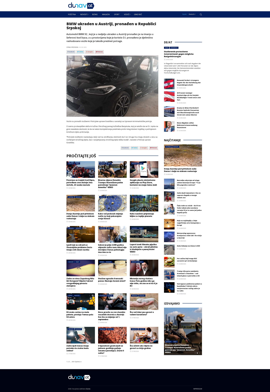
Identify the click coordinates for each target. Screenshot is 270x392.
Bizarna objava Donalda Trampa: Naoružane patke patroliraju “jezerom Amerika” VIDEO (110, 184)
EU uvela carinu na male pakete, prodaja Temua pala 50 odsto (79, 314)
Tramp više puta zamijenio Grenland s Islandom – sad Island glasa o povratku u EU (188, 273)
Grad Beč (138, 14)
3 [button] (199, 353)
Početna (72, 14)
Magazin (106, 14)
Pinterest (100, 51)
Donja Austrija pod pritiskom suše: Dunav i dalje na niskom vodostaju (80, 216)
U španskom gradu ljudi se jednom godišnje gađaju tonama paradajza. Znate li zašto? (111, 349)
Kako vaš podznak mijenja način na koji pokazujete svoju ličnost (110, 216)
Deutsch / (192, 14)
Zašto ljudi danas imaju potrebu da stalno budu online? (77, 348)
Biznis (95, 14)
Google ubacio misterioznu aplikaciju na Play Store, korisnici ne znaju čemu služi (143, 182)
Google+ (90, 51)
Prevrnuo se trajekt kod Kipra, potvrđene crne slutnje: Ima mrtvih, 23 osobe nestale (80, 182)
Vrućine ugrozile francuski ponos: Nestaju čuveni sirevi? (112, 279)
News (166, 47)
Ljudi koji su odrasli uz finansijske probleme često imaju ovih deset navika (79, 247)
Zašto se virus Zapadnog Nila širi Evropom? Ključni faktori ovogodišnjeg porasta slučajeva (80, 282)
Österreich (174, 47)
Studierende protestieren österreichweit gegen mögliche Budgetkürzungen (179, 54)
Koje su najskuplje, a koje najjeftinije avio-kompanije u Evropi (188, 223)
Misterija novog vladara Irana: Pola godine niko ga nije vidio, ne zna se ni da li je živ (143, 282)
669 (73, 362)
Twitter (80, 51)
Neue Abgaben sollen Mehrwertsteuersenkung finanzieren (187, 125)
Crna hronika (72, 47)
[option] (183, 331)
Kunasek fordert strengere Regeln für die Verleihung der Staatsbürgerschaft (189, 82)
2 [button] (197, 353)
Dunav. (88, 389)
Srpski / (184, 14)
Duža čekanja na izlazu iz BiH (188, 246)
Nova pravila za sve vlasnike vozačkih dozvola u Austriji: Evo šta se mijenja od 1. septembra (111, 316)
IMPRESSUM (197, 389)
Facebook (71, 51)
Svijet (77, 163)
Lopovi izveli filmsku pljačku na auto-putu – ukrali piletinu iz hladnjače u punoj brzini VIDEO (144, 248)
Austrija (71, 197)
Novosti (84, 14)
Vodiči (127, 14)
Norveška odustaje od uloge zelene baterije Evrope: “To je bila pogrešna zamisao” (188, 182)
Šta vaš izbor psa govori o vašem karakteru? (142, 313)
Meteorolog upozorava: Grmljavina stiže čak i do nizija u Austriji (189, 235)
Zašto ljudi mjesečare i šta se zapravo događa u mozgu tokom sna (188, 195)
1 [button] (195, 353)
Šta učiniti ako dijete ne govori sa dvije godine (141, 346)
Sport (116, 14)
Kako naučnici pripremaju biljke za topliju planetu (142, 214)
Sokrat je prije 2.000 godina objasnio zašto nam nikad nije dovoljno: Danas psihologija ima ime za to (112, 248)
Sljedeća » (78, 362)
